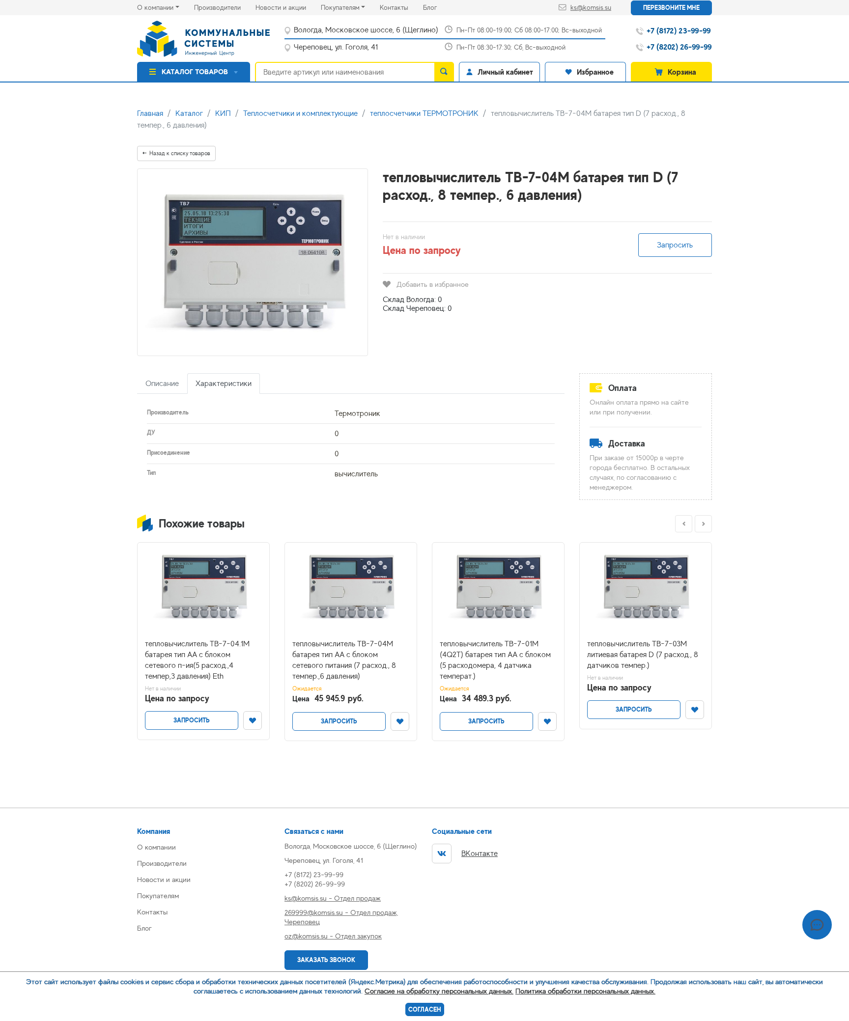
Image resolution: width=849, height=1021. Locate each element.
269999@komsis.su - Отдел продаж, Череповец (341, 917)
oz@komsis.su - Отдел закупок (333, 936)
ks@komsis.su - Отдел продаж (332, 898)
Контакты (401, 7)
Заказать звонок (326, 960)
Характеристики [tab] (224, 383)
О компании (155, 7)
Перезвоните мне (671, 7)
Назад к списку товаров (179, 153)
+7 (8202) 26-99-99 (314, 884)
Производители (224, 7)
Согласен (424, 1009)
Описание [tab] (162, 383)
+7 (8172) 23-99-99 (313, 874)
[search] (444, 72)
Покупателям (340, 7)
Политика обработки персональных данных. (585, 991)
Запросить (675, 245)
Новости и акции (288, 7)
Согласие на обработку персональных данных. (439, 991)
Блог (437, 7)
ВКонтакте (479, 853)
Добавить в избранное (432, 284)
